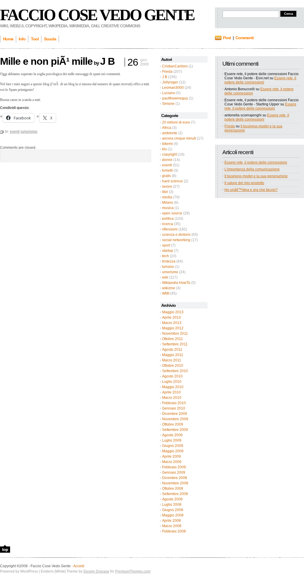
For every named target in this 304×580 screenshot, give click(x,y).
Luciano (168, 93)
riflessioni (170, 229)
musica (168, 208)
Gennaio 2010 (173, 408)
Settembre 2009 (175, 430)
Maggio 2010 (172, 387)
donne (167, 160)
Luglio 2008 (171, 504)
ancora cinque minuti (179, 138)
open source (172, 213)
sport (166, 245)
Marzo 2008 (171, 526)
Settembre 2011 (175, 344)
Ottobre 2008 (172, 488)
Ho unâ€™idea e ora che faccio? (251, 190)
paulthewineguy (175, 98)
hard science (172, 181)
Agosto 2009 (172, 435)
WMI (165, 293)
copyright (169, 154)
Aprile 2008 (171, 521)
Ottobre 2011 (172, 339)
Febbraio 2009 (174, 467)
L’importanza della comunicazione (252, 169)
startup (167, 251)
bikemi (167, 144)
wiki (165, 277)
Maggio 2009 (172, 451)
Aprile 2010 (171, 392)
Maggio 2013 (172, 312)
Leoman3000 (173, 88)
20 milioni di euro (176, 122)
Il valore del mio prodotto (244, 183)
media (167, 197)
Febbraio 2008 (174, 531)
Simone (168, 104)
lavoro (167, 186)
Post (227, 37)
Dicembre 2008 (174, 478)
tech (165, 256)
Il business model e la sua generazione (256, 176)
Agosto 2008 (172, 499)
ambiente (169, 133)
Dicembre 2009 (174, 414)
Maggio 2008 (172, 515)
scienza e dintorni (176, 235)
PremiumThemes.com (133, 571)
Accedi (78, 566)
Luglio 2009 (171, 440)
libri (165, 192)
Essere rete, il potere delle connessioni (260, 80)
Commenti (244, 37)
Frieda (167, 71)
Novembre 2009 (175, 419)
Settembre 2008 (175, 494)
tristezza (168, 261)
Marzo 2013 (171, 323)
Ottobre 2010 (172, 366)
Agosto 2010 (172, 376)
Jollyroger (170, 82)
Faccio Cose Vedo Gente (97, 15)
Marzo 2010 (171, 398)
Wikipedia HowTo (176, 283)
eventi (167, 165)
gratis (166, 176)
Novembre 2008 (175, 483)
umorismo (170, 272)
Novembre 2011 (175, 333)
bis (164, 149)
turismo (168, 267)
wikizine (168, 288)
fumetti (167, 170)
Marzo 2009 (171, 462)
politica (168, 218)
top (5, 549)
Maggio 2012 (172, 328)
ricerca (167, 224)
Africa (166, 128)
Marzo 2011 (171, 360)
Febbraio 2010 (174, 403)
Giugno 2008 (172, 510)
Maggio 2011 (172, 355)
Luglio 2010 (171, 382)
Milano (167, 202)
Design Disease (96, 571)
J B (164, 77)
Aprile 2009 (171, 456)
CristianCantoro (175, 66)
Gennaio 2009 (173, 472)
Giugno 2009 (172, 446)
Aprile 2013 (171, 317)
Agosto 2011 (172, 349)
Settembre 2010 (175, 371)
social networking (176, 240)
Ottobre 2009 (172, 424)
